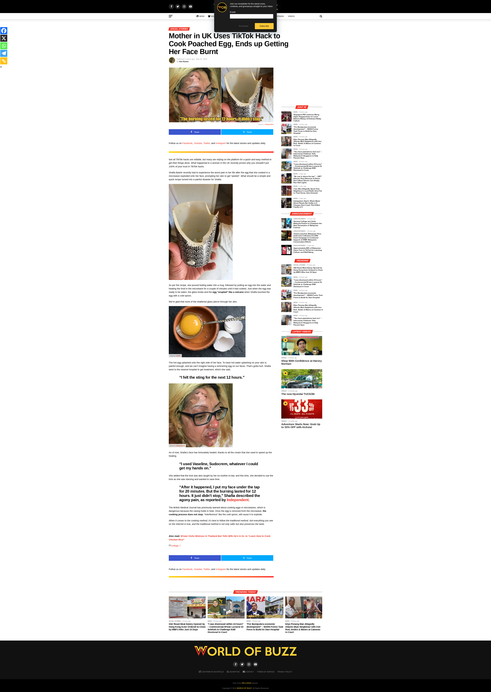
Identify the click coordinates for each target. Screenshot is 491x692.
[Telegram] (3, 53)
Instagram (221, 143)
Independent (269, 124)
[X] (3, 38)
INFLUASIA (246, 683)
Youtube (198, 143)
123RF (178, 356)
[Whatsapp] (3, 45)
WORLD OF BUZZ (244, 688)
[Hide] (1, 67)
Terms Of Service (266, 672)
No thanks (243, 26)
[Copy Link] (3, 60)
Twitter (206, 143)
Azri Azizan (184, 61)
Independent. (238, 500)
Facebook (187, 143)
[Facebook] (3, 30)
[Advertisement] (302, 85)
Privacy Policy (285, 672)
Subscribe (264, 26)
